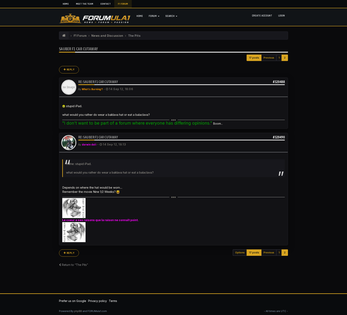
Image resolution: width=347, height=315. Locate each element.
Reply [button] (70, 69)
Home (66, 3)
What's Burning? (92, 89)
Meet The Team (84, 3)
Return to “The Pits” (74, 264)
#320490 (279, 137)
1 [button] (279, 57)
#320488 (279, 82)
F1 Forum (123, 3)
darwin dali (89, 144)
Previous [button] (268, 57)
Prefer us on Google (72, 301)
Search (170, 16)
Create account (262, 15)
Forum (153, 16)
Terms (113, 301)
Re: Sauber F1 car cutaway (98, 82)
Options (240, 252)
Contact (105, 3)
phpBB (78, 311)
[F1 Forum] (64, 36)
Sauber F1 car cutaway (78, 49)
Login (281, 15)
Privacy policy (97, 301)
